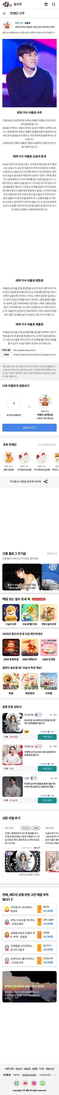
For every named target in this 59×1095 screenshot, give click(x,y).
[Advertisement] (29, 244)
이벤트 (46, 4)
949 (55, 746)
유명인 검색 (53, 4)
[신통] (6, 4)
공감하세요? (29, 848)
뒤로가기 (4, 13)
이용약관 (16, 1075)
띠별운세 (27, 1069)
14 (55, 778)
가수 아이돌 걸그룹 (45, 445)
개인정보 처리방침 (29, 1075)
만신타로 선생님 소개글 (28, 874)
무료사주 (18, 1069)
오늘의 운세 (9, 1068)
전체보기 (51, 553)
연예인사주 (50, 1069)
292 (55, 715)
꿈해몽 (34, 1069)
